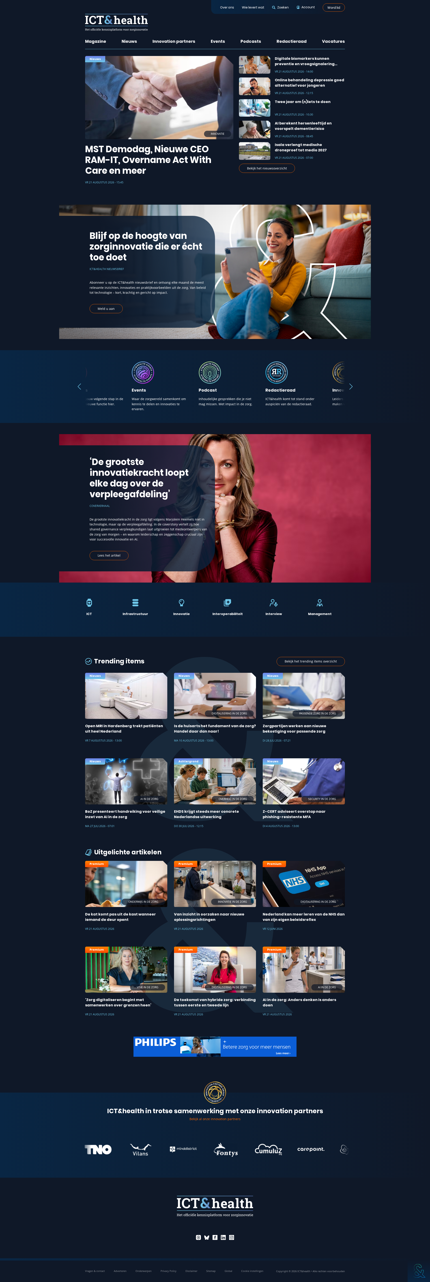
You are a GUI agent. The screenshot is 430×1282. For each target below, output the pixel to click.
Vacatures (333, 41)
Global (228, 1271)
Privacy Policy (168, 1271)
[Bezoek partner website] (97, 1149)
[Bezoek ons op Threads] (198, 1237)
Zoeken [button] (282, 7)
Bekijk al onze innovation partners (215, 1119)
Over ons (227, 7)
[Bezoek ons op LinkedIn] (223, 1237)
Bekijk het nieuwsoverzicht (267, 168)
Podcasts (251, 41)
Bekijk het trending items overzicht (311, 661)
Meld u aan (106, 309)
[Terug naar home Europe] (116, 22)
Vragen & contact (95, 1271)
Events (218, 41)
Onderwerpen (143, 1271)
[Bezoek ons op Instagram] (231, 1237)
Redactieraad (292, 41)
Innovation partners (174, 41)
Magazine (95, 41)
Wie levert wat (253, 7)
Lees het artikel (109, 555)
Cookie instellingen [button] (252, 1271)
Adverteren (120, 1271)
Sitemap (211, 1271)
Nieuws (129, 41)
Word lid (333, 7)
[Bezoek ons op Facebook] (215, 1237)
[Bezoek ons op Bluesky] (206, 1237)
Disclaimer (191, 1271)
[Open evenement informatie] (419, 1271)
